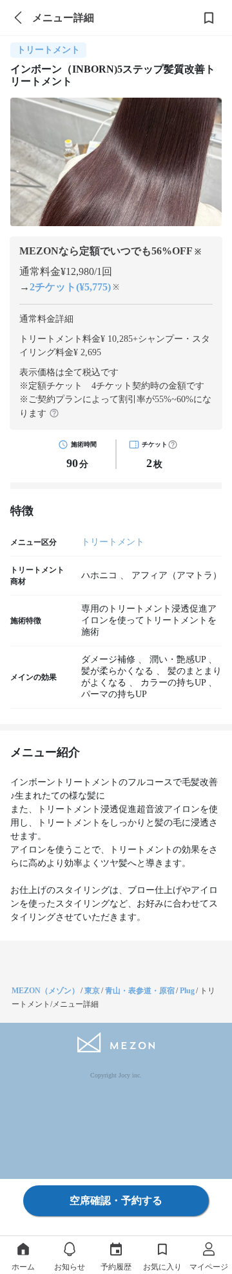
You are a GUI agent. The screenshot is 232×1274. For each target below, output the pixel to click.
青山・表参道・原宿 (140, 990)
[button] (173, 444)
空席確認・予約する (116, 1200)
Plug (187, 990)
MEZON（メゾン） (45, 990)
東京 (92, 990)
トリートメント (112, 542)
